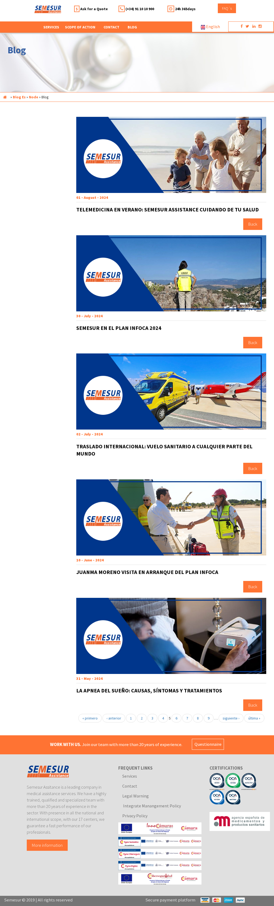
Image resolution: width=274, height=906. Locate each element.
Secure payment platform (170, 900)
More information (47, 845)
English (212, 26)
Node (33, 97)
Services (129, 776)
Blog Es (19, 97)
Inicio (5, 97)
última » (254, 718)
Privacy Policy (134, 815)
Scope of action (80, 27)
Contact (111, 27)
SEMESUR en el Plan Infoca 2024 (118, 328)
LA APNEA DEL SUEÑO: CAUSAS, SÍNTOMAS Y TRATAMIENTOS (149, 690)
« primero (90, 718)
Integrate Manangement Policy (151, 805)
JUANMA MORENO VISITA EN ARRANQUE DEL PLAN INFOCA (147, 572)
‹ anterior (113, 718)
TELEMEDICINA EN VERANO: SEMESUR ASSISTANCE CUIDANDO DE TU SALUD (167, 209)
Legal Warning (135, 796)
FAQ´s (227, 8)
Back (252, 224)
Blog (132, 27)
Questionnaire (208, 744)
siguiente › (231, 718)
